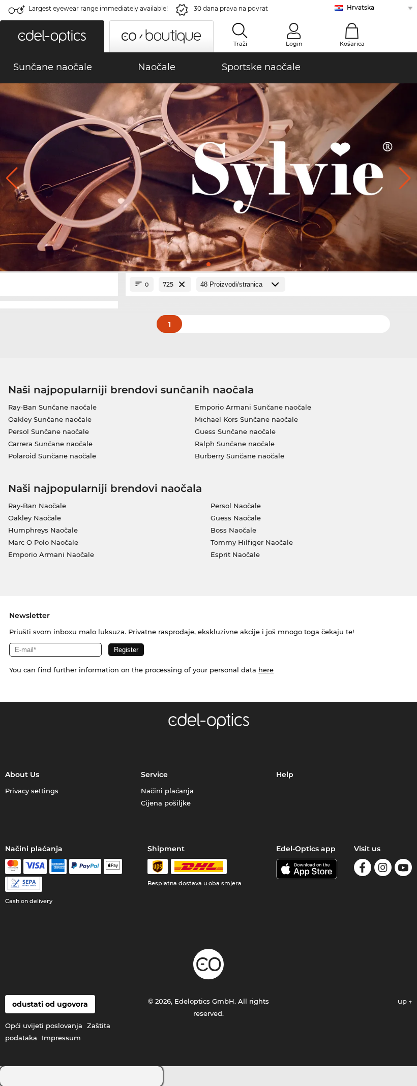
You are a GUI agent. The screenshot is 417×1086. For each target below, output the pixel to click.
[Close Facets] (59, 284)
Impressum (61, 1038)
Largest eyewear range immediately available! (98, 8)
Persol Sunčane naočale (48, 431)
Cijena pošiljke (166, 803)
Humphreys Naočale (43, 530)
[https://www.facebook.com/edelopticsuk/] (362, 869)
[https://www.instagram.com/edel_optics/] (383, 869)
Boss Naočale (233, 530)
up (403, 1001)
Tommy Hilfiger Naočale (252, 542)
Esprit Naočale (235, 554)
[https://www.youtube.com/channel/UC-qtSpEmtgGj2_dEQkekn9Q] (403, 869)
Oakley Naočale (34, 518)
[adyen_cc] (12, 866)
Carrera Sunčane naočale (50, 444)
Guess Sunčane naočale (235, 431)
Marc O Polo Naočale (43, 542)
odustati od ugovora (50, 1004)
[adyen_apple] (113, 866)
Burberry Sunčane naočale (239, 456)
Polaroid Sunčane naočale (52, 456)
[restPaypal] (85, 866)
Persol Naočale (236, 506)
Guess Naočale (236, 518)
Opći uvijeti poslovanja (43, 1025)
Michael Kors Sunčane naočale (246, 419)
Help (284, 774)
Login (294, 43)
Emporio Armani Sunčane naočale (253, 407)
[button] (52, 36)
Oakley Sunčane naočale (50, 419)
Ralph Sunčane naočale (235, 444)
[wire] (23, 884)
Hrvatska (360, 7)
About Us (22, 774)
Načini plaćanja (167, 791)
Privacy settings (31, 791)
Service (154, 774)
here (266, 670)
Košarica (352, 43)
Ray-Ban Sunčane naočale (52, 407)
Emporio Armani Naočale (51, 554)
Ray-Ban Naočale (37, 506)
